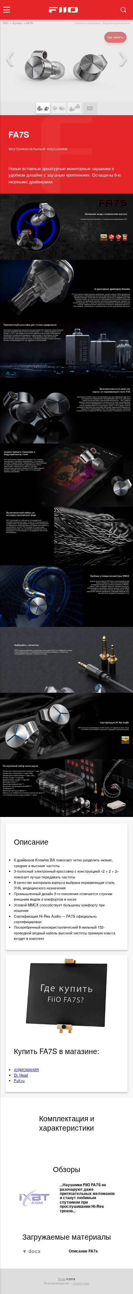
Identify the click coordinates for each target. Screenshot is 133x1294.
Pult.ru (19, 1080)
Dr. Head (21, 1075)
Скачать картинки (88, 23)
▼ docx (31, 1251)
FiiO (5, 23)
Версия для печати (116, 23)
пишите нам (81, 1283)
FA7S (29, 23)
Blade (62, 1279)
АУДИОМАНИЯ (26, 1069)
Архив (17, 23)
